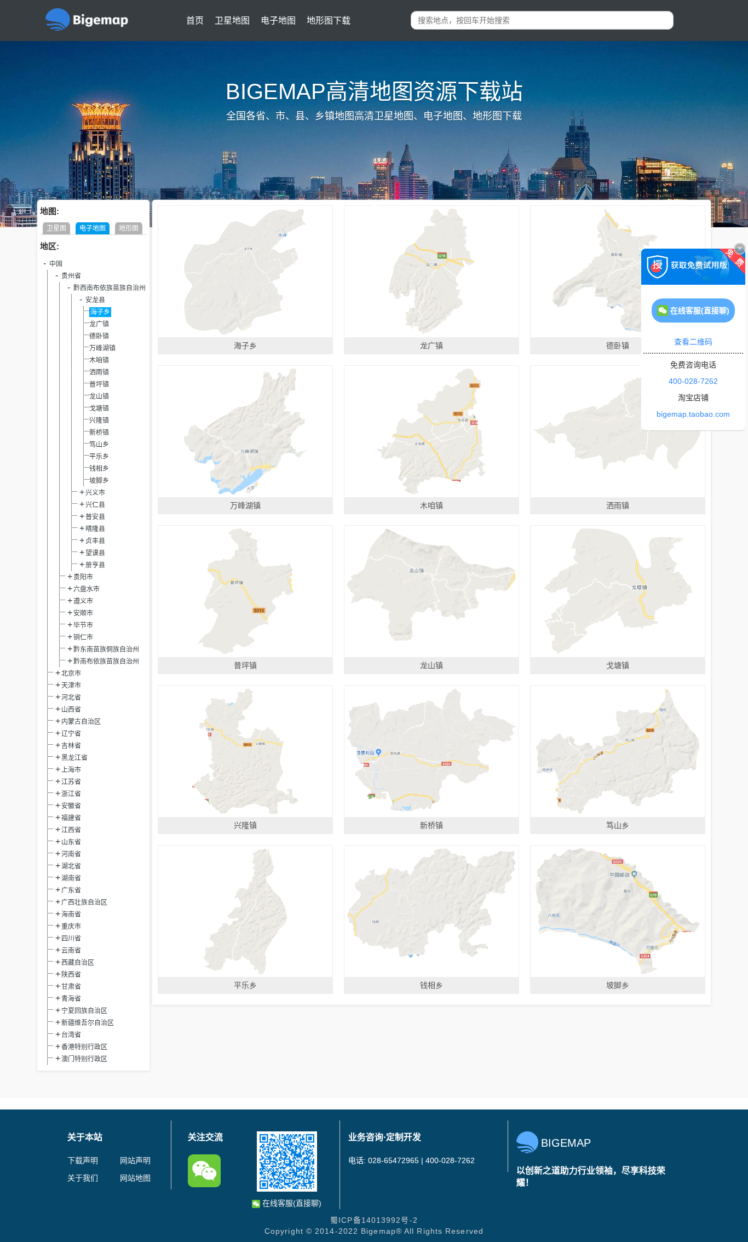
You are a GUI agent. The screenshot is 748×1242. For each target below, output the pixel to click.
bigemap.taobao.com (693, 414)
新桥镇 (99, 432)
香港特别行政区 (84, 1047)
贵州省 (71, 276)
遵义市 (83, 601)
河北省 (71, 698)
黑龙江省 (74, 758)
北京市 (71, 673)
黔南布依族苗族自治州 (106, 661)
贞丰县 (95, 541)
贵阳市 (83, 577)
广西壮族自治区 (84, 902)
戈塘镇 (99, 408)
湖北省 (71, 866)
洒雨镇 (99, 372)
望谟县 (95, 553)
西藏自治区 (77, 963)
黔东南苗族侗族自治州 (106, 649)
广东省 (71, 890)
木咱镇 (99, 360)
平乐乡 (99, 457)
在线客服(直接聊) (290, 1203)
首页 (195, 20)
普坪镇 (99, 384)
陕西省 (71, 975)
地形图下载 (328, 20)
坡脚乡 (99, 481)
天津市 (71, 685)
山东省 (71, 842)
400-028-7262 (693, 381)
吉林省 (71, 746)
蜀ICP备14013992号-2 (374, 1220)
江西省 (71, 830)
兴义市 (95, 493)
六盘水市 (86, 589)
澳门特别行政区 (84, 1059)
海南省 (71, 914)
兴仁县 (95, 505)
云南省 (71, 951)
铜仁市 (83, 637)
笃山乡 (99, 445)
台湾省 (71, 1035)
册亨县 (95, 565)
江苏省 (71, 782)
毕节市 (83, 625)
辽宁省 (71, 734)
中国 (55, 264)
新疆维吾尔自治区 (87, 1023)
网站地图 (135, 1178)
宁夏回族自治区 (84, 1011)
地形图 (129, 228)
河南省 (71, 854)
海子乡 (100, 312)
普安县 (95, 517)
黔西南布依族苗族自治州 (109, 288)
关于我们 (82, 1178)
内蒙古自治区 (81, 722)
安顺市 (83, 613)
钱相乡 (99, 469)
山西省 (71, 710)
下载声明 (82, 1160)
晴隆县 (95, 529)
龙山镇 (99, 396)
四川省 (71, 938)
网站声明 (135, 1160)
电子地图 (278, 20)
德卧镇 (99, 336)
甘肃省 (71, 987)
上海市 (71, 770)
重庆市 (71, 926)
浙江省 (71, 794)
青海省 (71, 999)
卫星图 (56, 228)
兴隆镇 (99, 420)
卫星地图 (232, 20)
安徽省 (71, 806)
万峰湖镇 (102, 348)
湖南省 (71, 878)
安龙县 (95, 300)
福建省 (71, 818)
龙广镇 (99, 324)
